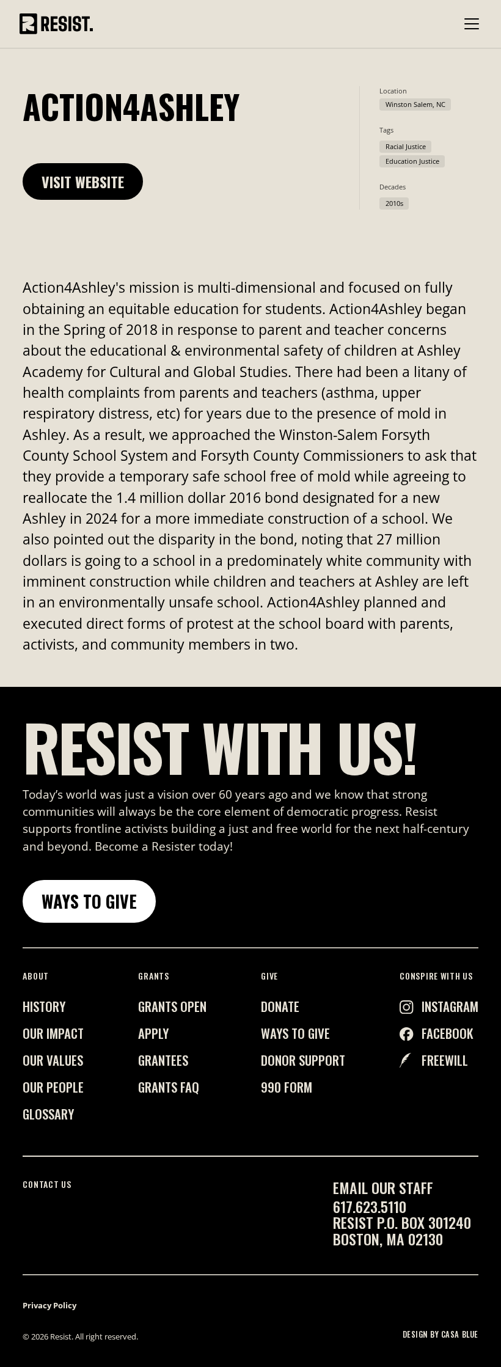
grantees (163, 1059)
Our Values (53, 1059)
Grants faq (168, 1086)
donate (280, 1006)
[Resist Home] (56, 23)
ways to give (295, 1033)
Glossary (48, 1113)
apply (153, 1033)
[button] (469, 23)
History (44, 1006)
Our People (53, 1086)
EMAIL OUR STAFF (383, 1187)
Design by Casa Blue (440, 1335)
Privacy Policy (49, 1305)
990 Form (286, 1086)
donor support (303, 1059)
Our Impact (53, 1033)
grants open (172, 1006)
